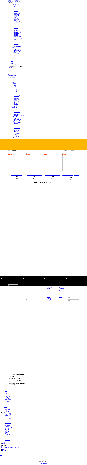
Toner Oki (16, 20)
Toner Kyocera (16, 12)
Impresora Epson (17, 33)
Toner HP (16, 11)
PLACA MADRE (17, 50)
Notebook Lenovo (17, 56)
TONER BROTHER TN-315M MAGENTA (52, 175)
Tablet (15, 57)
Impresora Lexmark (17, 36)
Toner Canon (16, 18)
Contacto (10, 67)
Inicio (60, 287)
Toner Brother (16, 15)
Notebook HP (16, 55)
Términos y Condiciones (49, 298)
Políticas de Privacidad (49, 300)
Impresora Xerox (17, 35)
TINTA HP (16, 24)
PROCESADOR (17, 43)
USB (15, 45)
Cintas (15, 8)
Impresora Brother (17, 32)
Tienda (60, 296)
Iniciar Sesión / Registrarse (7, 443)
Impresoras (61, 291)
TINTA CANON (17, 29)
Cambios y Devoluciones (49, 295)
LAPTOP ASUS (17, 53)
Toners (15, 5)
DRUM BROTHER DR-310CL (16, 175)
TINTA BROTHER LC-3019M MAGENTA (34, 175)
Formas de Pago (50, 287)
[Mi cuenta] (8, 68)
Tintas (15, 6)
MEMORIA (16, 40)
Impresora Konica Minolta (19, 38)
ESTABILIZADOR (17, 46)
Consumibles (61, 288)
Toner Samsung (17, 17)
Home (9, 150)
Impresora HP (16, 34)
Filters (77, 150)
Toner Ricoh (16, 16)
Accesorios (61, 292)
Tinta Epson (16, 105)
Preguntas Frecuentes (49, 289)
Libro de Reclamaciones (33, 299)
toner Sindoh (16, 22)
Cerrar (1, 446)
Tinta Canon (16, 106)
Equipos (60, 294)
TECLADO (16, 44)
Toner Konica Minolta (18, 21)
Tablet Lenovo (16, 58)
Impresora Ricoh (17, 37)
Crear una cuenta (43, 463)
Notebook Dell (16, 54)
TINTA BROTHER (17, 25)
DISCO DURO (17, 49)
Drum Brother (16, 62)
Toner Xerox (16, 14)
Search (21, 66)
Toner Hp (15, 89)
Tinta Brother (16, 104)
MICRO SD (16, 41)
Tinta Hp (15, 103)
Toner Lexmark (17, 13)
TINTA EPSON (17, 27)
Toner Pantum (16, 19)
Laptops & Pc (16, 60)
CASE (15, 48)
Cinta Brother (16, 64)
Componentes (61, 293)
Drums (15, 7)
